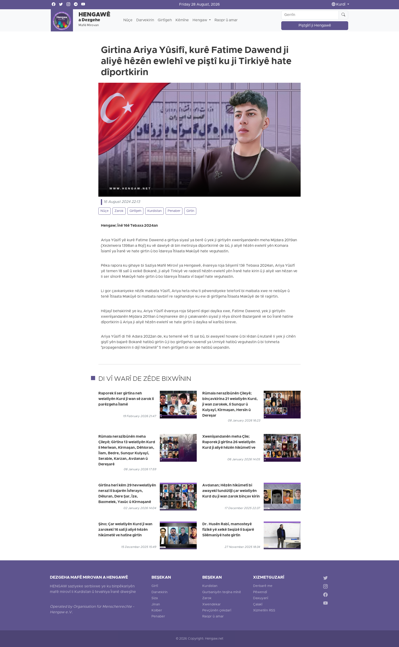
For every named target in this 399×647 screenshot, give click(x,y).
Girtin (190, 211)
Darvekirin (145, 20)
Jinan (155, 604)
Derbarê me (262, 586)
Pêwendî (260, 592)
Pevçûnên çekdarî (216, 610)
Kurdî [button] (340, 4)
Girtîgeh (165, 20)
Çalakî (257, 604)
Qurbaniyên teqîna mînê (221, 592)
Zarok (119, 211)
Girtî (154, 586)
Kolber (156, 610)
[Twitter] (326, 578)
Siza (154, 598)
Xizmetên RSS (264, 610)
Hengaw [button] (200, 20)
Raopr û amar (226, 20)
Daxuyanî (260, 598)
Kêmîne (182, 20)
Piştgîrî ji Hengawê (315, 25)
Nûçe (128, 20)
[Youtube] (326, 604)
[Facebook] (326, 595)
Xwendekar (211, 604)
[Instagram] (326, 587)
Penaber (174, 211)
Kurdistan (154, 211)
